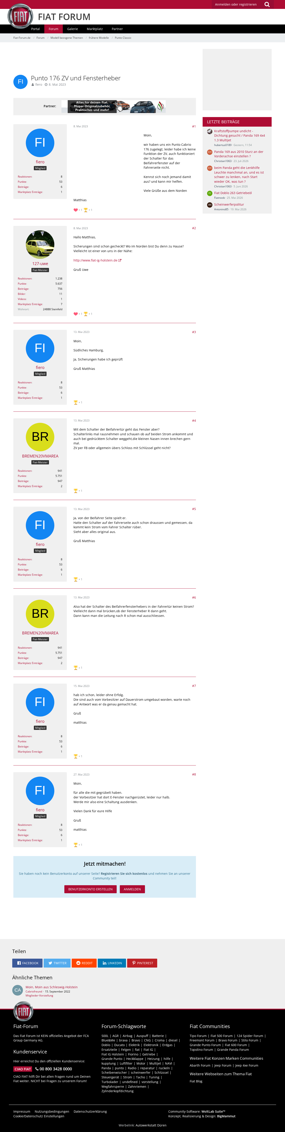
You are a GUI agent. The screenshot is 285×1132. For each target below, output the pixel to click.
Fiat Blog (196, 1081)
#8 (194, 774)
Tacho (140, 1077)
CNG (147, 1040)
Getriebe (148, 1054)
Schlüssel (162, 1072)
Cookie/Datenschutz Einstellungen (38, 1116)
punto (119, 1068)
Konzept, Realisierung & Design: (202, 1116)
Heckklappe (134, 1059)
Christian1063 (223, 161)
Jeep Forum (222, 1065)
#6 (194, 597)
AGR (115, 1036)
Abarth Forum (200, 1065)
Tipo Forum (198, 1036)
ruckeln (164, 1068)
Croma (160, 1040)
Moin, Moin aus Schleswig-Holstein (52, 987)
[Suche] (267, 4)
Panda (106, 1068)
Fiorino (133, 1054)
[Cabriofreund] (17, 991)
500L (105, 1036)
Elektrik (134, 1045)
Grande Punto (112, 1059)
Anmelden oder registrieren (236, 4)
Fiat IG (148, 1049)
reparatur (147, 1068)
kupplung (109, 1063)
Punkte (22, 182)
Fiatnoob (219, 198)
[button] (27, 963)
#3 (194, 332)
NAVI (168, 1063)
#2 (194, 228)
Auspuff (142, 1036)
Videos (22, 299)
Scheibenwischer (114, 1072)
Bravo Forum (227, 1040)
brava (123, 1040)
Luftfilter (126, 1063)
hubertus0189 (223, 145)
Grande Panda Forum (233, 1049)
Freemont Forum (202, 1040)
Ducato (119, 1045)
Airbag (127, 1036)
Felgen (126, 1049)
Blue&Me (108, 1040)
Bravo (136, 1040)
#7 (194, 686)
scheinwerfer (141, 1072)
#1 (194, 126)
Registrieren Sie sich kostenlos (124, 873)
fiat (137, 1049)
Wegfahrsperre (113, 1086)
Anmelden (132, 889)
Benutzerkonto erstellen (90, 889)
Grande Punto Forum (205, 1045)
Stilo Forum (249, 1040)
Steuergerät (110, 1077)
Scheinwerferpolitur (229, 204)
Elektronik (151, 1045)
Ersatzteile (109, 1049)
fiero (38, 84)
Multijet (155, 1063)
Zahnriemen (137, 1086)
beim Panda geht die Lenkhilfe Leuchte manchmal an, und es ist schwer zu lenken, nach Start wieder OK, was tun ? (239, 175)
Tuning (154, 1077)
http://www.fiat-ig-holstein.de (95, 260)
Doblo (106, 1045)
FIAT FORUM (64, 16)
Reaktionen (25, 176)
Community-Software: (196, 1111)
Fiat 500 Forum (222, 1036)
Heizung (153, 1059)
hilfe (167, 1059)
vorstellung (150, 1082)
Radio (132, 1068)
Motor (140, 1063)
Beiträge (23, 187)
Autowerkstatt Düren (151, 1125)
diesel (173, 1040)
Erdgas (167, 1045)
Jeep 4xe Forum (246, 1065)
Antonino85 (221, 209)
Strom (127, 1077)
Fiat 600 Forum (236, 1045)
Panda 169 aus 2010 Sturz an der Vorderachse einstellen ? (238, 154)
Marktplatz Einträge (30, 192)
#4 (194, 420)
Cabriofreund (34, 991)
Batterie (158, 1036)
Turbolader (110, 1082)
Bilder (21, 294)
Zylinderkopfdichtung (118, 1091)
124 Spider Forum (250, 1036)
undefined (130, 1082)
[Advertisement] (105, 59)
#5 (194, 509)
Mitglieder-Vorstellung (39, 995)
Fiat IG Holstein (113, 1054)
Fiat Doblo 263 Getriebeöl (233, 193)
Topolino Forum (201, 1049)
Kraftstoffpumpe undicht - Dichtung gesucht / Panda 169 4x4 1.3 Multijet (239, 135)
